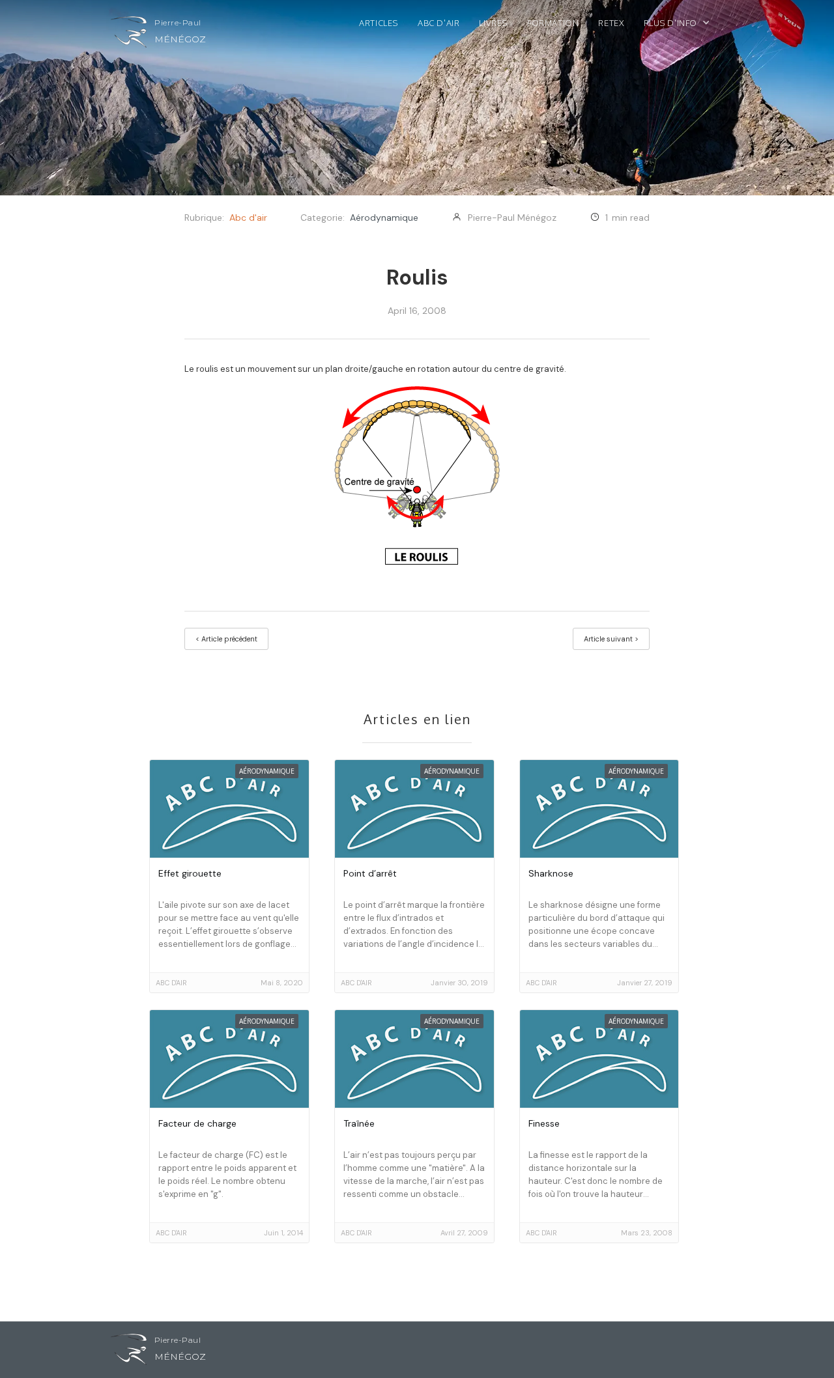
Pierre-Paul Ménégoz (512, 217)
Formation (553, 23)
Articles (378, 23)
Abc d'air (248, 217)
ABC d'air (438, 23)
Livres (493, 23)
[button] (683, 26)
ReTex (611, 23)
